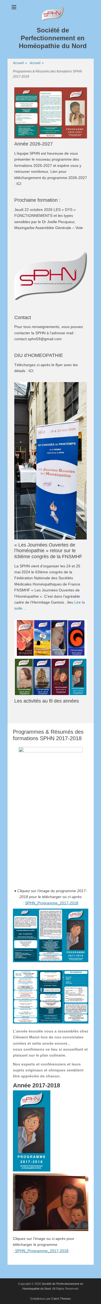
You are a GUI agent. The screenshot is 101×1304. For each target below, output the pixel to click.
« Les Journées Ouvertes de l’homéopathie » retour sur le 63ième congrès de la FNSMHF (48, 550)
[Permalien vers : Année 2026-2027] (50, 112)
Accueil (20, 63)
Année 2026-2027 (33, 144)
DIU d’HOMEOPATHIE (38, 355)
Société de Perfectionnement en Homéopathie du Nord (53, 38)
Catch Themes (61, 1298)
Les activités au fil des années (46, 701)
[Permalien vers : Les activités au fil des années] (50, 658)
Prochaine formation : (37, 200)
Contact (22, 317)
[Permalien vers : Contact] (50, 275)
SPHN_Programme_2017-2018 (51, 903)
